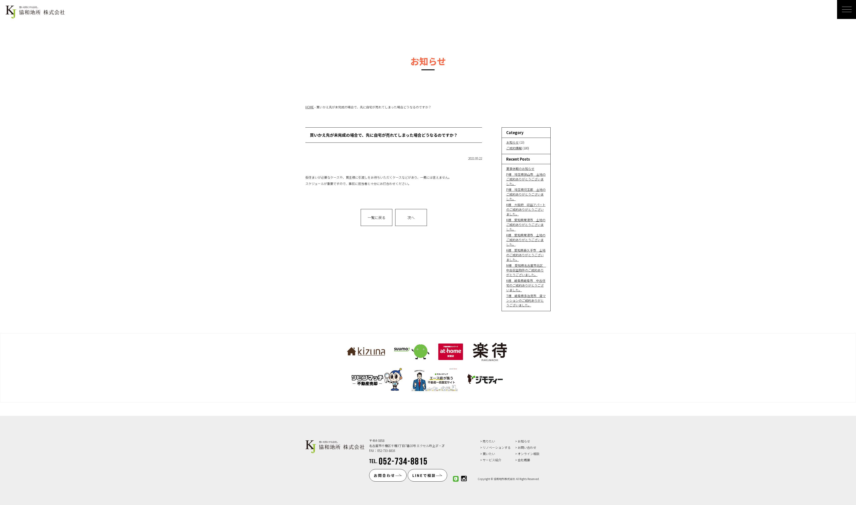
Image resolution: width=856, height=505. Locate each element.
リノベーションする (497, 447)
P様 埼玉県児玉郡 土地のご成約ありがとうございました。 (526, 194)
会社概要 (524, 460)
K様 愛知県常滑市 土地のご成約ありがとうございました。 (525, 225)
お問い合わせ (527, 447)
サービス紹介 (492, 460)
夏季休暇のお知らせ (520, 168)
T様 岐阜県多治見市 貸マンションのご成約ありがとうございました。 (526, 300)
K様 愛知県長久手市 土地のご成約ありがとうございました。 (525, 255)
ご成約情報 (514, 148)
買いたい (489, 453)
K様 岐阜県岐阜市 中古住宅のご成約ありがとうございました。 (525, 285)
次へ (411, 217)
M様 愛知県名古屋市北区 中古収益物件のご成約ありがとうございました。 (526, 270)
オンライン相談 (528, 453)
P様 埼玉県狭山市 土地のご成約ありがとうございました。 (526, 179)
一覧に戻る (376, 217)
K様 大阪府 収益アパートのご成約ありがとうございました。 (525, 209)
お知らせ (512, 142)
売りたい (489, 441)
